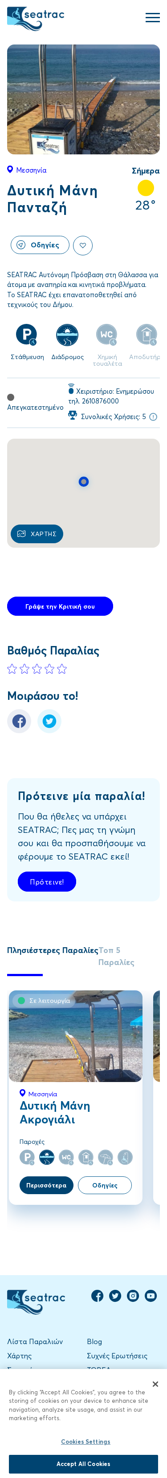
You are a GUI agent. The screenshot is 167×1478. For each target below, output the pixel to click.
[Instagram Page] (133, 1300)
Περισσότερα (46, 1185)
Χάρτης (19, 1355)
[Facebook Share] (19, 731)
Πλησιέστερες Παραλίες (52, 950)
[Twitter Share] (49, 731)
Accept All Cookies (83, 1463)
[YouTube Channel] (151, 1300)
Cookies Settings (85, 1441)
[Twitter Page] (115, 1300)
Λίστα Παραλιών (35, 1341)
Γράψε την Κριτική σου (60, 606)
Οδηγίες (45, 244)
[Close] (155, 1384)
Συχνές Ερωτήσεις (117, 1355)
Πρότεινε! (47, 881)
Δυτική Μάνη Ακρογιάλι (55, 1112)
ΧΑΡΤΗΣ (44, 533)
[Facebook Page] (97, 1300)
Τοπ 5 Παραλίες (116, 956)
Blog (94, 1341)
